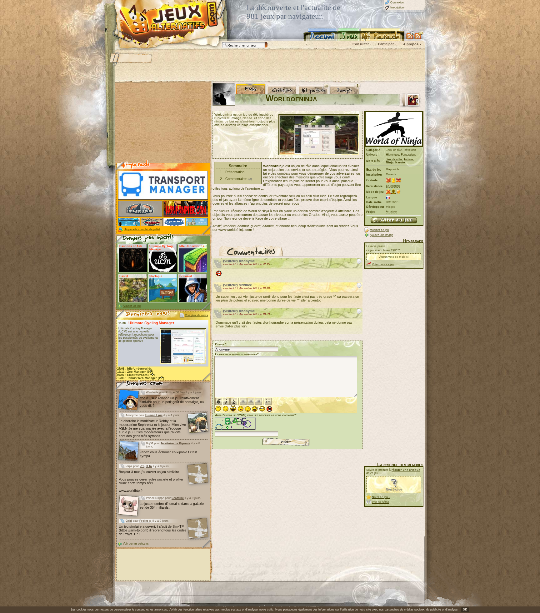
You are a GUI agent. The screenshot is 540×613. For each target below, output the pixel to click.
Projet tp (146, 466)
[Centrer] (251, 401)
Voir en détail (380, 502)
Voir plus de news (196, 315)
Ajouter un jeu (132, 305)
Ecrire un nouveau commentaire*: (237, 354)
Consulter (360, 44)
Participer (386, 44)
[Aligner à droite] (258, 401)
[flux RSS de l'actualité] (418, 35)
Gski (129, 520)
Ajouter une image (381, 235)
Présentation (234, 172)
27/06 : (134, 368)
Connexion (397, 2)
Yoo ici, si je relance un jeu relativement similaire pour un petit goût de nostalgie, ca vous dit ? (172, 401)
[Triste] (262, 409)
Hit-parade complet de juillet (142, 229)
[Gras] (218, 401)
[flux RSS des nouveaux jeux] (410, 35)
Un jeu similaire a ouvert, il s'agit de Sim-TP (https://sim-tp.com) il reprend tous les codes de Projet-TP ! (153, 530)
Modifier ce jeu (379, 230)
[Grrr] (269, 409)
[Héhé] (241, 409)
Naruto (400, 162)
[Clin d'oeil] (225, 409)
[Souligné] (233, 401)
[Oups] (255, 409)
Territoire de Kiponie (175, 443)
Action (408, 159)
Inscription (397, 7)
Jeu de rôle (394, 159)
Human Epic (153, 415)
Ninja (389, 162)
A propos (410, 44)
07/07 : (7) (136, 374)
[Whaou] (233, 408)
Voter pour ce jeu (383, 264)
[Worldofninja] (393, 220)
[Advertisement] (269, 66)
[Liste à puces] (268, 401)
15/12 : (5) (135, 371)
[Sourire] (218, 409)
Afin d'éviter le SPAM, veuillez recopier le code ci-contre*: (256, 415)
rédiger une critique (406, 469)
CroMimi (178, 498)
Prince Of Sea (175, 392)
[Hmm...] (248, 409)
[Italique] (226, 401)
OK (465, 609)
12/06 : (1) (140, 378)
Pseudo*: (221, 344)
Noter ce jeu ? (381, 497)
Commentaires (236, 179)
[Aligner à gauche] (243, 401)
